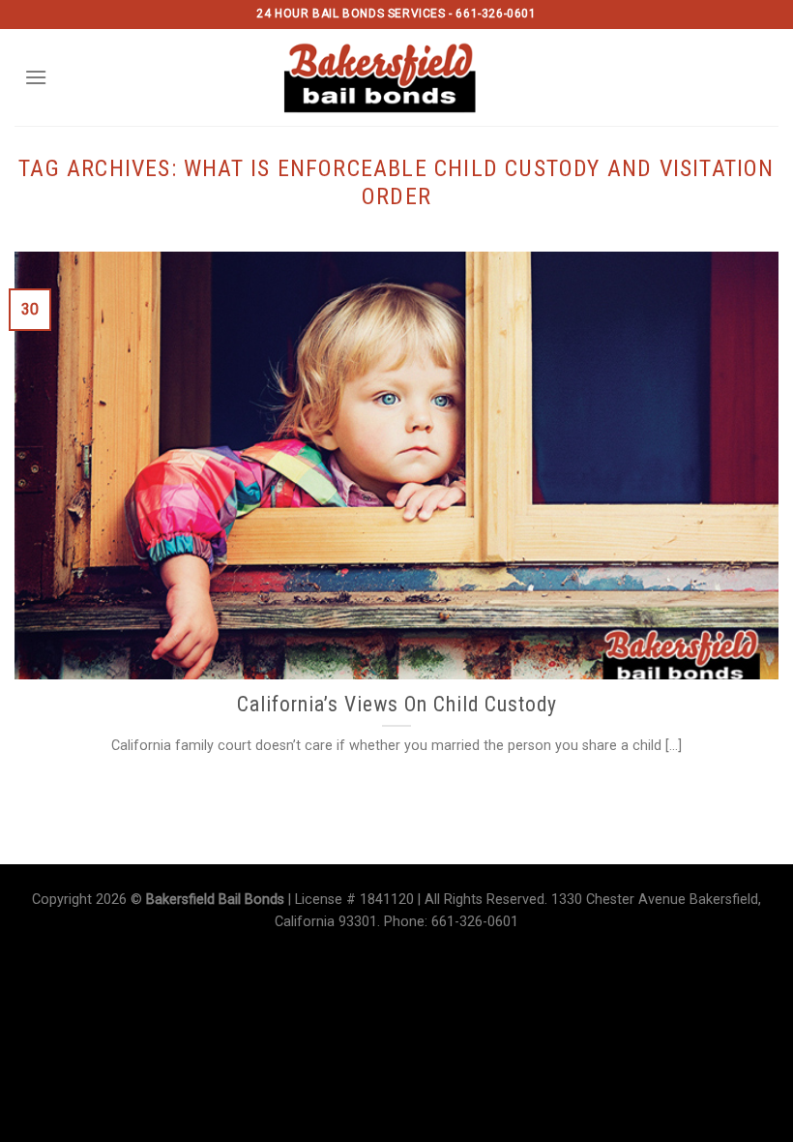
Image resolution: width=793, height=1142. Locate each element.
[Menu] (35, 77)
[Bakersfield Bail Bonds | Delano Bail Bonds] (396, 77)
